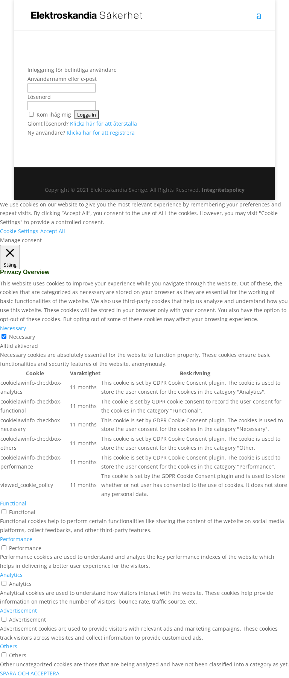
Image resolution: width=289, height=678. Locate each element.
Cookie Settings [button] (19, 231)
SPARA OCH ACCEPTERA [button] (29, 673)
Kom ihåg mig (54, 114)
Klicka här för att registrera (101, 132)
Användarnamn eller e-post (62, 78)
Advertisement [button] (18, 610)
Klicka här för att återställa (103, 123)
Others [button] (8, 646)
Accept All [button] (52, 231)
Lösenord (39, 96)
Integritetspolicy (223, 189)
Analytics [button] (11, 574)
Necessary (22, 336)
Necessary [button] (13, 328)
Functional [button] (13, 503)
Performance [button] (16, 539)
